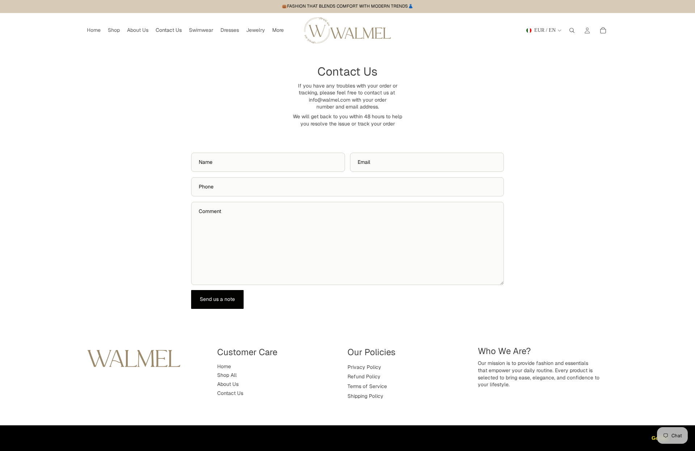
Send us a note (217, 299)
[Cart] (603, 30)
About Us (228, 384)
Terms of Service (367, 386)
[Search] (572, 30)
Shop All (227, 375)
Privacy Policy (364, 367)
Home (224, 366)
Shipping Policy (365, 395)
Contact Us (230, 393)
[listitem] (278, 30)
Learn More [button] (233, 438)
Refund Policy (364, 376)
